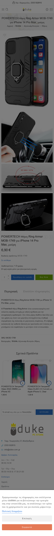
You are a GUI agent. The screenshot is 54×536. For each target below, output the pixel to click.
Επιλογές (27, 518)
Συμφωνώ (27, 527)
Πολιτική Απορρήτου (12, 511)
